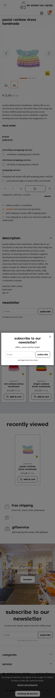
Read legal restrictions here (27, 360)
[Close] (50, 336)
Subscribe (42, 354)
